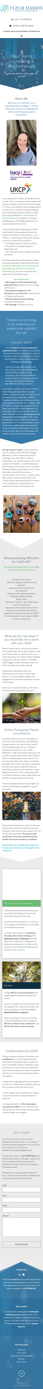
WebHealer (26, 1385)
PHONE (4, 1206)
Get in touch (21, 1362)
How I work (21, 1353)
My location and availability (21, 1356)
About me (21, 1350)
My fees (21, 1359)
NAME (4, 1185)
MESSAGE (5, 1216)
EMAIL (4, 1196)
